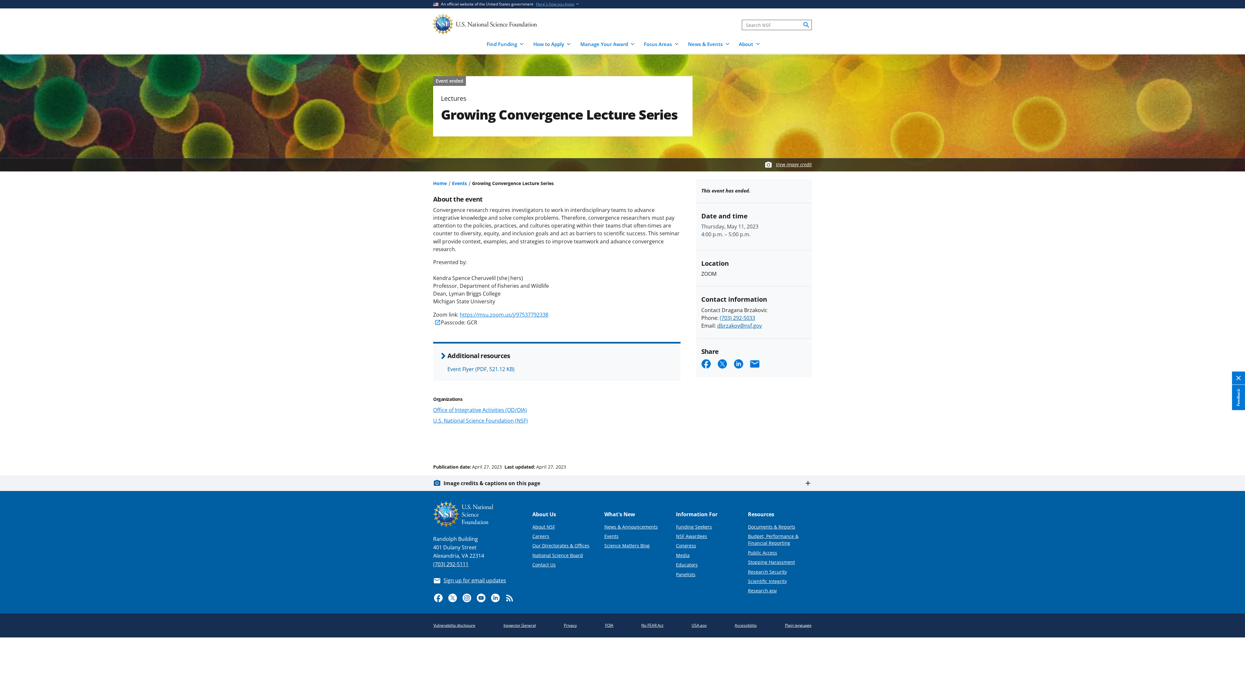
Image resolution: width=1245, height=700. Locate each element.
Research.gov (762, 591)
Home (440, 183)
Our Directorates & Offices (560, 545)
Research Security (767, 572)
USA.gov (699, 625)
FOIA (609, 625)
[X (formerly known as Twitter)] (452, 598)
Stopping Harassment (771, 562)
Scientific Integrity (767, 581)
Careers (540, 536)
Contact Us (544, 565)
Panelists (685, 574)
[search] (806, 25)
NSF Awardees (691, 536)
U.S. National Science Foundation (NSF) (480, 420)
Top (1231, 442)
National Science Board (557, 555)
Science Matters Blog (627, 545)
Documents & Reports (771, 527)
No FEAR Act (652, 625)
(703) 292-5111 (450, 564)
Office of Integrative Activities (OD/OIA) (480, 410)
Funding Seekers (694, 527)
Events (459, 183)
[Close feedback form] (1238, 378)
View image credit (794, 164)
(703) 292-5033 (737, 317)
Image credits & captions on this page (492, 483)
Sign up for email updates (475, 580)
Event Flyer (481, 369)
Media (683, 555)
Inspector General (520, 625)
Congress (686, 545)
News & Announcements (631, 527)
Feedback (1238, 397)
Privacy (570, 625)
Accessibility (746, 625)
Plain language (798, 625)
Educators (687, 565)
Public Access (762, 553)
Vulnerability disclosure (454, 625)
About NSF (543, 527)
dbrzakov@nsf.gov (739, 325)
